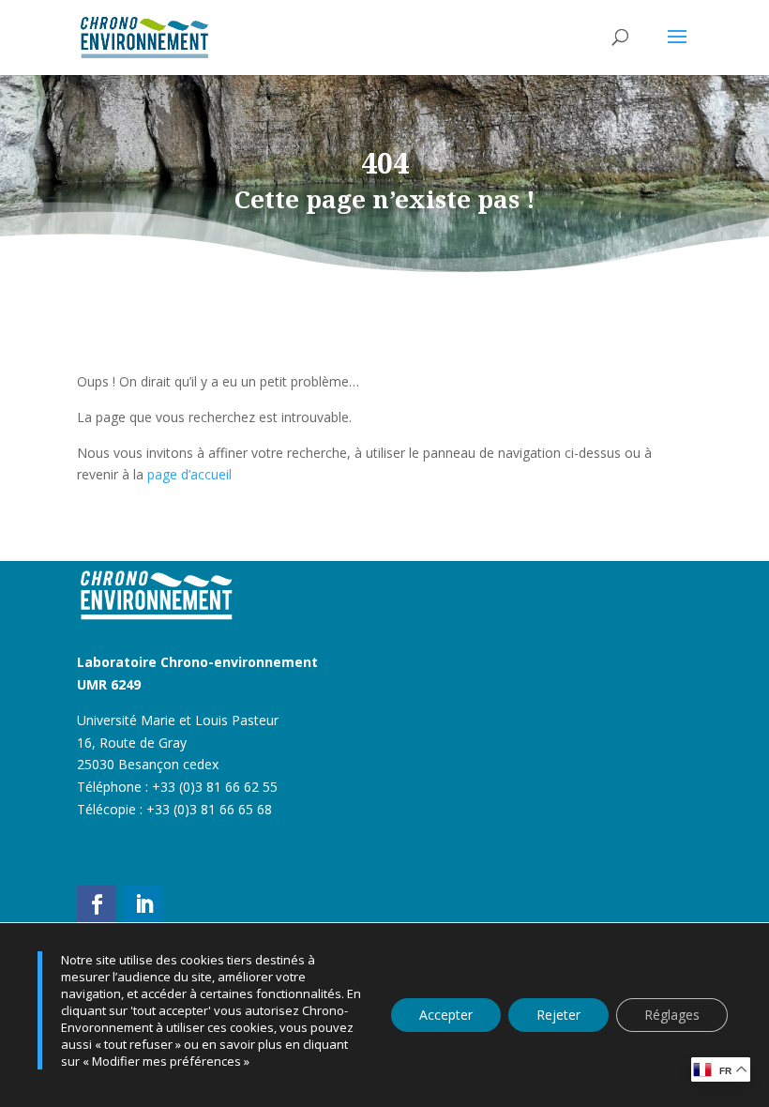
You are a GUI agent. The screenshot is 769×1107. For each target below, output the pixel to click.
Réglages (672, 1015)
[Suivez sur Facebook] (96, 904)
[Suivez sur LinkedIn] (143, 904)
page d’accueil (189, 474)
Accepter (446, 1015)
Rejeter (558, 1015)
